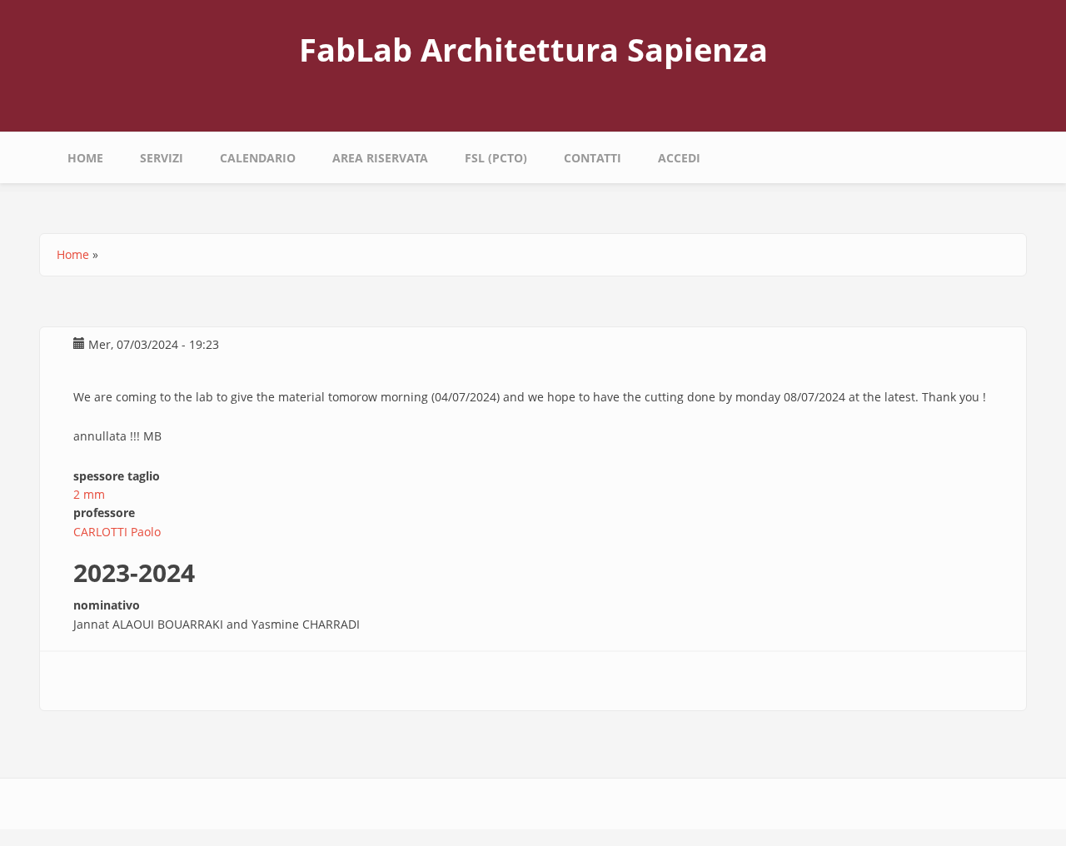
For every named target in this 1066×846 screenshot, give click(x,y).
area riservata (380, 158)
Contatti (592, 158)
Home (85, 158)
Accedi (679, 158)
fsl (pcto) (496, 158)
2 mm (89, 494)
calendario (258, 158)
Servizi (161, 158)
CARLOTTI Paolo (117, 532)
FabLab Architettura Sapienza (533, 49)
